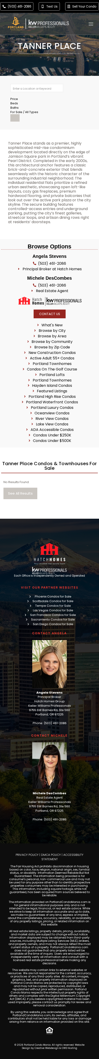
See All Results (20, 493)
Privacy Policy (27, 855)
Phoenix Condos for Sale (53, 596)
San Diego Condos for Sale (53, 624)
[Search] (15, 118)
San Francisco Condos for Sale (53, 615)
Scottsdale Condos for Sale (52, 601)
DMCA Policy (51, 855)
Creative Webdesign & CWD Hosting (56, 1048)
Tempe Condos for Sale (53, 606)
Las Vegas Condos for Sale (53, 610)
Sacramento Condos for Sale (53, 619)
